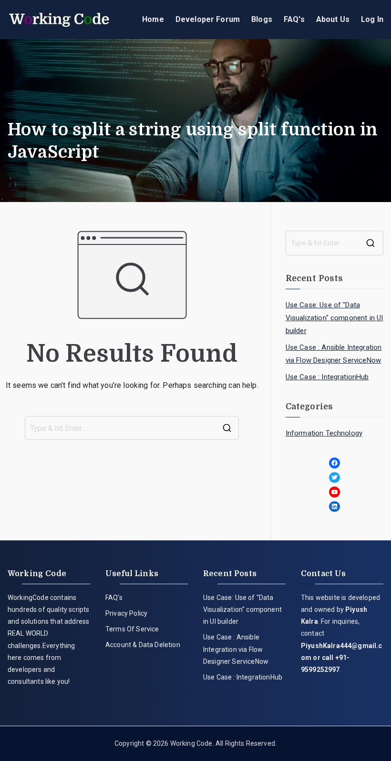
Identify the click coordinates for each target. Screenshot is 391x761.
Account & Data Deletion (142, 645)
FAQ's (294, 19)
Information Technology (324, 433)
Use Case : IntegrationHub (327, 377)
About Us (333, 19)
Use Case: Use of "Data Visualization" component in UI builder (334, 318)
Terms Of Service (132, 629)
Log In (372, 19)
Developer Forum (207, 19)
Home (153, 19)
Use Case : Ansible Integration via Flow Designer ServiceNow (334, 354)
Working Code (191, 743)
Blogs (261, 19)
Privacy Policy (126, 613)
